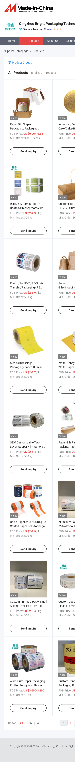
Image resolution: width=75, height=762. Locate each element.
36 (30, 723)
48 (38, 723)
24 (21, 723)
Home (11, 41)
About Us (52, 41)
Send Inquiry (28, 151)
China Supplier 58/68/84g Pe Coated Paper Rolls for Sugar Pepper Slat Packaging (28, 526)
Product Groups (21, 62)
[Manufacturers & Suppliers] (29, 8)
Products (33, 41)
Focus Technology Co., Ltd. (50, 746)
